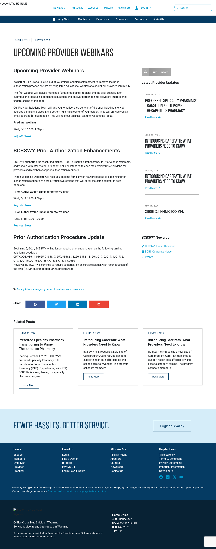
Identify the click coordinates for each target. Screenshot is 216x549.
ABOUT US (93, 8)
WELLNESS (77, 8)
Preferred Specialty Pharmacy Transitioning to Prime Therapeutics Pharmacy (171, 106)
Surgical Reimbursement (166, 212)
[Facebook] (162, 478)
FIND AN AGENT (59, 8)
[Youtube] (182, 478)
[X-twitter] (175, 478)
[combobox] (194, 8)
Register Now (22, 136)
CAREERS (108, 8)
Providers (139, 19)
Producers (121, 19)
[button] (35, 304)
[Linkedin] (168, 478)
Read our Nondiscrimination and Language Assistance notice (77, 491)
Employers (101, 19)
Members (82, 19)
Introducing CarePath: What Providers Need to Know (168, 144)
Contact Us (158, 19)
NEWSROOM (124, 8)
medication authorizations (70, 289)
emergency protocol (44, 289)
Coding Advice (24, 289)
